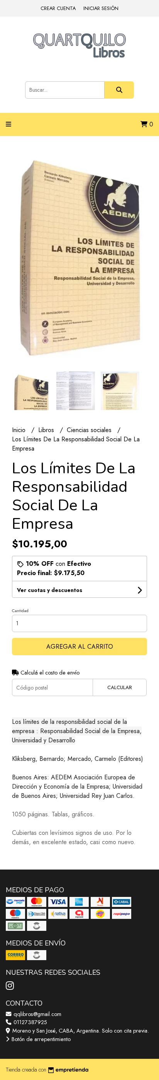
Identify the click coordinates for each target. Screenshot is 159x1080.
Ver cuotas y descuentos (49, 590)
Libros (47, 430)
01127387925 (29, 1022)
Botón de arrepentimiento (40, 1039)
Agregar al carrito (79, 646)
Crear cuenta (58, 8)
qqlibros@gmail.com (36, 1014)
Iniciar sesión (100, 8)
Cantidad (20, 610)
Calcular (119, 687)
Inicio (19, 430)
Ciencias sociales (90, 430)
